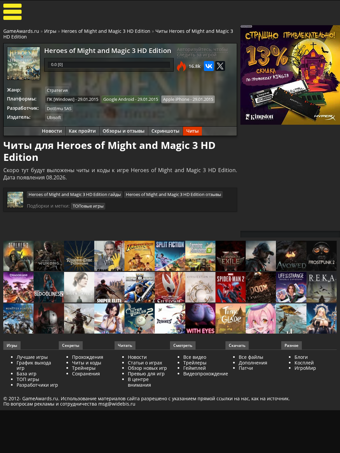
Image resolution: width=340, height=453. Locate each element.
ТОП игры (28, 379)
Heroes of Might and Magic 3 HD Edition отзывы (173, 194)
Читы (192, 131)
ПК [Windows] (60, 99)
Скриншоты (165, 131)
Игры (50, 31)
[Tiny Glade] (230, 319)
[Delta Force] (261, 256)
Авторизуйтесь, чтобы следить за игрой (202, 52)
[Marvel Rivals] (170, 319)
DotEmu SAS (59, 108)
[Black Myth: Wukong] (49, 256)
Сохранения (86, 373)
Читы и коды (86, 362)
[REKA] (321, 287)
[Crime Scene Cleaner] (109, 256)
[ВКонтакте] (209, 66)
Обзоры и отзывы (123, 131)
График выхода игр (34, 365)
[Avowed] (291, 256)
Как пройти (82, 131)
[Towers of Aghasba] (291, 319)
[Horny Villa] (109, 319)
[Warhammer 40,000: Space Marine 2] (140, 287)
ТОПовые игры (88, 206)
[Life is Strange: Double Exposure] (291, 287)
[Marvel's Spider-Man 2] (230, 287)
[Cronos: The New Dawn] (49, 319)
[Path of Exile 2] (230, 256)
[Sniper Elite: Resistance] (109, 287)
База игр (27, 373)
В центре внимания (139, 382)
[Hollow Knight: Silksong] (170, 287)
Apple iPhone (176, 99)
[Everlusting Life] (321, 319)
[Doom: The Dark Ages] (261, 287)
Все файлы (251, 357)
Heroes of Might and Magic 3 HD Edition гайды (75, 194)
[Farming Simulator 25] (200, 256)
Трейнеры (84, 368)
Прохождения (87, 357)
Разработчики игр (37, 385)
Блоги (301, 357)
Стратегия (57, 90)
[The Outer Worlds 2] (140, 319)
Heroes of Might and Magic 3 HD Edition (105, 31)
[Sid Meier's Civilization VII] (200, 287)
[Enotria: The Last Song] (79, 319)
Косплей (304, 362)
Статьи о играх (145, 362)
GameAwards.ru (21, 31)
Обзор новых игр (147, 368)
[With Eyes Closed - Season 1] (200, 319)
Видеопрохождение (205, 373)
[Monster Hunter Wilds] (18, 319)
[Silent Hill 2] (79, 287)
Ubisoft (54, 117)
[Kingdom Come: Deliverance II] (79, 256)
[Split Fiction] (170, 256)
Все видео (194, 357)
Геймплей (194, 368)
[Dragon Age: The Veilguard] (18, 287)
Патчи (246, 368)
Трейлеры (195, 362)
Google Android (118, 99)
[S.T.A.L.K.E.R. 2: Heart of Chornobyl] (18, 256)
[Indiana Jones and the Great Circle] (140, 256)
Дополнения (253, 362)
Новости (52, 131)
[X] (220, 66)
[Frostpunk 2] (321, 256)
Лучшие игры (32, 357)
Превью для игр (146, 373)
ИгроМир (305, 368)
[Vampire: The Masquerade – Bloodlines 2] (49, 287)
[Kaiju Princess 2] (261, 319)
